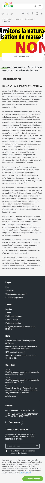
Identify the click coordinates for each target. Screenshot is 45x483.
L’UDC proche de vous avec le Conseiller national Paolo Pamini (22, 381)
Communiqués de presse (16, 294)
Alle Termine (10, 396)
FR (8, 14)
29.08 (7, 370)
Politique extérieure (13, 316)
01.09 (7, 386)
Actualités (18, 19)
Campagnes (29, 19)
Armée (8, 313)
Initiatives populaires (14, 297)
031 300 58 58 (14, 414)
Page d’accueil (7, 19)
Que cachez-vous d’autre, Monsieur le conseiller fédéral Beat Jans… (21, 347)
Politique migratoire (13, 323)
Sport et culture (11, 320)
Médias (8, 309)
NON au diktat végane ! (15, 352)
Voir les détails (25, 473)
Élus (7, 287)
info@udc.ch (33, 414)
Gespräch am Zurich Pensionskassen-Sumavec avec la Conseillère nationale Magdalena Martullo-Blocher (21, 390)
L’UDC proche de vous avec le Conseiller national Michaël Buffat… (22, 373)
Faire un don (14, 422)
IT (12, 14)
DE (3, 14)
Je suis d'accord (32, 479)
